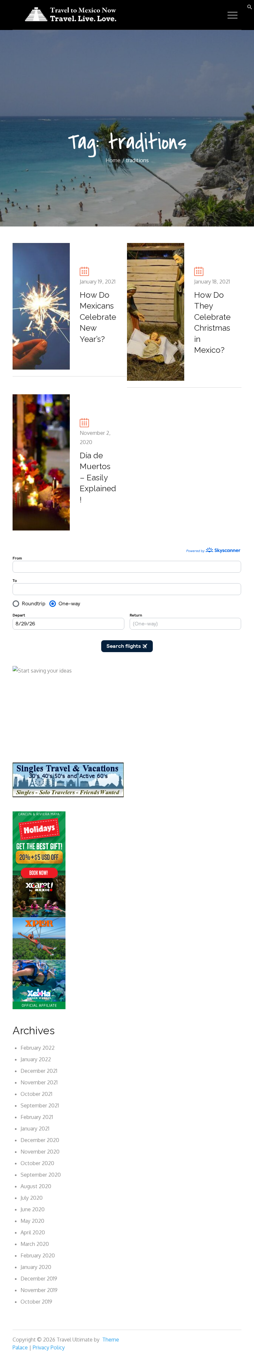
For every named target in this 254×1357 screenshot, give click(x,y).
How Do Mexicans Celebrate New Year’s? (98, 317)
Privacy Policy (49, 1347)
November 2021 (39, 1082)
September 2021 (40, 1105)
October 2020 (37, 1163)
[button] (249, 6)
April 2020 (33, 1232)
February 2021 (37, 1117)
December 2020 (40, 1140)
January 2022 (36, 1059)
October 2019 (36, 1301)
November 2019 (39, 1290)
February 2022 (38, 1047)
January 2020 (36, 1267)
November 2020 (40, 1151)
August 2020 (36, 1186)
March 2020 (35, 1244)
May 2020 (32, 1221)
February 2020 (38, 1255)
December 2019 (39, 1278)
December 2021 (39, 1071)
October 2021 (36, 1094)
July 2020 (32, 1197)
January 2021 (35, 1128)
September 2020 (41, 1174)
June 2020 (33, 1209)
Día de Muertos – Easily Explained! (98, 477)
